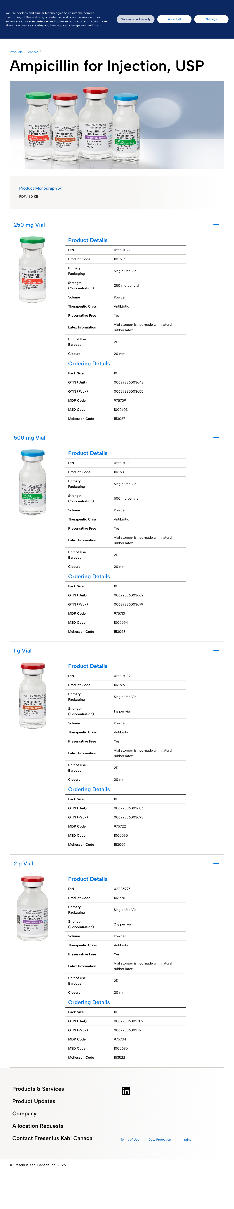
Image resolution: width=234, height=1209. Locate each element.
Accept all (174, 19)
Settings (211, 19)
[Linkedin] (125, 1090)
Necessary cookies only (135, 19)
